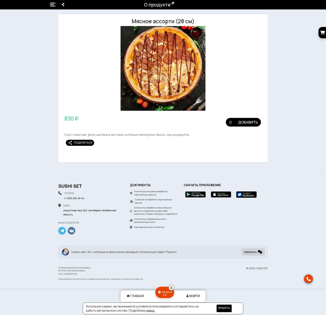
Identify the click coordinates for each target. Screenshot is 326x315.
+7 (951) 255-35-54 (74, 198)
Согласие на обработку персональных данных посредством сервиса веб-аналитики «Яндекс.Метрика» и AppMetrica (155, 210)
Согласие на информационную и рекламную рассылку (150, 220)
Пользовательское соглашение (149, 227)
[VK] (71, 230)
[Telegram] (62, 230)
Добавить (248, 122)
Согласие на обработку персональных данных (153, 201)
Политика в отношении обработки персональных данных (151, 193)
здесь (150, 310)
